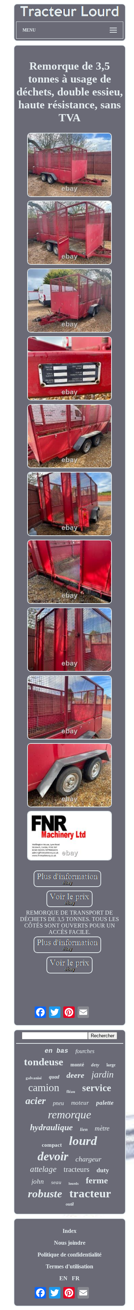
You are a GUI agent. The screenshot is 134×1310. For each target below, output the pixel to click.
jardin (102, 1074)
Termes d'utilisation (69, 1266)
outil (70, 1204)
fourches (84, 1051)
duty (102, 1170)
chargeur (88, 1159)
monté (77, 1064)
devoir (53, 1156)
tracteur (90, 1193)
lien (84, 1129)
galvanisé (34, 1078)
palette (105, 1102)
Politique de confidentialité (69, 1255)
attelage (43, 1169)
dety (95, 1064)
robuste (45, 1193)
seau (56, 1182)
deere (75, 1075)
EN (63, 1278)
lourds (74, 1183)
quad (54, 1077)
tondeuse (43, 1061)
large (110, 1064)
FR (76, 1278)
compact (52, 1145)
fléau (70, 1091)
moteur (80, 1102)
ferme (97, 1180)
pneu (58, 1103)
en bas (56, 1051)
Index (69, 1231)
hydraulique (51, 1127)
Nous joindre (69, 1243)
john (37, 1181)
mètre (102, 1128)
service (96, 1088)
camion (43, 1087)
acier (35, 1100)
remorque (69, 1114)
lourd (83, 1141)
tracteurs (76, 1169)
